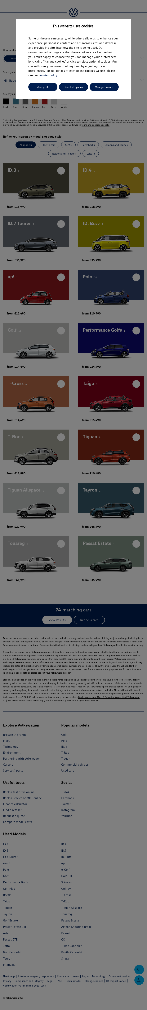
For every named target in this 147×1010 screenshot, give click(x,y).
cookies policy (48, 75)
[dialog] (73, 505)
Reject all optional (73, 87)
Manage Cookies (104, 87)
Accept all (42, 87)
